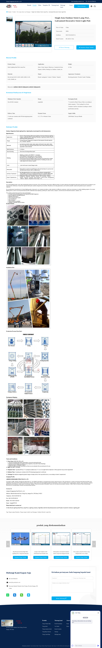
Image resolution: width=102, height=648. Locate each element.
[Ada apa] (9, 596)
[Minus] (98, 613)
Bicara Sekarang (81, 6)
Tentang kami (55, 5)
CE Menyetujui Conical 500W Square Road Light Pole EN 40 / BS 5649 (61, 553)
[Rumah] (12, 6)
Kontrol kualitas (58, 629)
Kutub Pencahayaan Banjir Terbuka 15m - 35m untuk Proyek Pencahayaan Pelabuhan (82, 553)
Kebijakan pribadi (26, 645)
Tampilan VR (46, 5)
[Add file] (72, 645)
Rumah (29, 5)
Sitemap (56, 631)
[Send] (98, 645)
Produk (35, 5)
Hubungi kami (62, 6)
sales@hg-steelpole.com (14, 582)
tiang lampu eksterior (14, 512)
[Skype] (16, 596)
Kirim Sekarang (60, 598)
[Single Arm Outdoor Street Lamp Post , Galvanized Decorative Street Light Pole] (33, 34)
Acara (71, 5)
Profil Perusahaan (58, 623)
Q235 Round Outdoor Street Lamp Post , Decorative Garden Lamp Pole (40, 553)
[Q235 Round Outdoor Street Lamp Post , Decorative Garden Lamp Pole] (41, 539)
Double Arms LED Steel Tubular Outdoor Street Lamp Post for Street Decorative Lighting (20, 553)
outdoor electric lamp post (44, 512)
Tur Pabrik (57, 626)
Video (39, 5)
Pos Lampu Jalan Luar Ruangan (23, 12)
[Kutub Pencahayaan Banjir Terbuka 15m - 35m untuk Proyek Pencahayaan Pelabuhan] (82, 539)
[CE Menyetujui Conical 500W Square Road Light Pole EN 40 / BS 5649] (61, 539)
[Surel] (30, 596)
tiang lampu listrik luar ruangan (28, 512)
